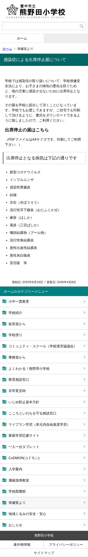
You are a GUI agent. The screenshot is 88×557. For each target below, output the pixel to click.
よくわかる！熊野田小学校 (29, 369)
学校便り (15, 335)
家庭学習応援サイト (24, 435)
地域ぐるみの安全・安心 (27, 514)
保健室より (17, 503)
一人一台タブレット (24, 447)
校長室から (17, 324)
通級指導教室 (19, 480)
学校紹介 (15, 313)
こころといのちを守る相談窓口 (32, 413)
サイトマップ (44, 553)
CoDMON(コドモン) (24, 458)
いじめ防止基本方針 (24, 402)
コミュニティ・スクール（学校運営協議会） (43, 346)
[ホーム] (44, 11)
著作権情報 (22, 545)
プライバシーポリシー (66, 545)
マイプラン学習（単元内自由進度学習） (39, 424)
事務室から (17, 357)
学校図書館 (17, 491)
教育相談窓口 (19, 380)
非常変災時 (17, 391)
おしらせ (15, 525)
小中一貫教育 (19, 301)
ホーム (22, 38)
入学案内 (15, 469)
